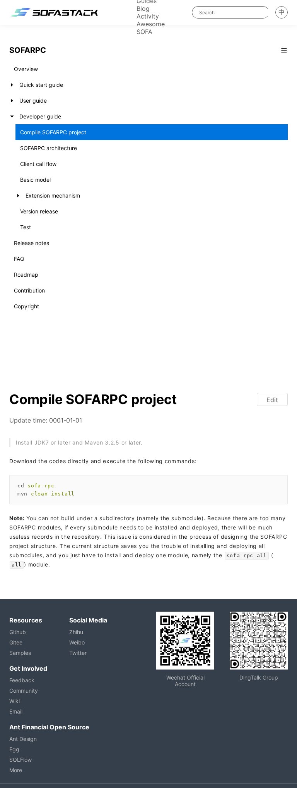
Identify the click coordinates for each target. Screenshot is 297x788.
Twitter (78, 652)
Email (15, 711)
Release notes (31, 243)
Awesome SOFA (151, 28)
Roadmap (26, 274)
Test (25, 227)
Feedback (21, 680)
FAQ (19, 258)
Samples (20, 652)
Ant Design (23, 739)
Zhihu (76, 632)
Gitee (15, 642)
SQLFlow (20, 759)
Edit (272, 400)
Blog (143, 8)
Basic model (35, 179)
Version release (39, 211)
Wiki (14, 701)
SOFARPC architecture (48, 148)
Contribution (29, 290)
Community (23, 690)
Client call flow (38, 164)
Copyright (26, 306)
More (15, 770)
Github (17, 632)
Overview (26, 69)
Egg (14, 749)
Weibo (77, 642)
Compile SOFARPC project (53, 132)
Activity (148, 16)
